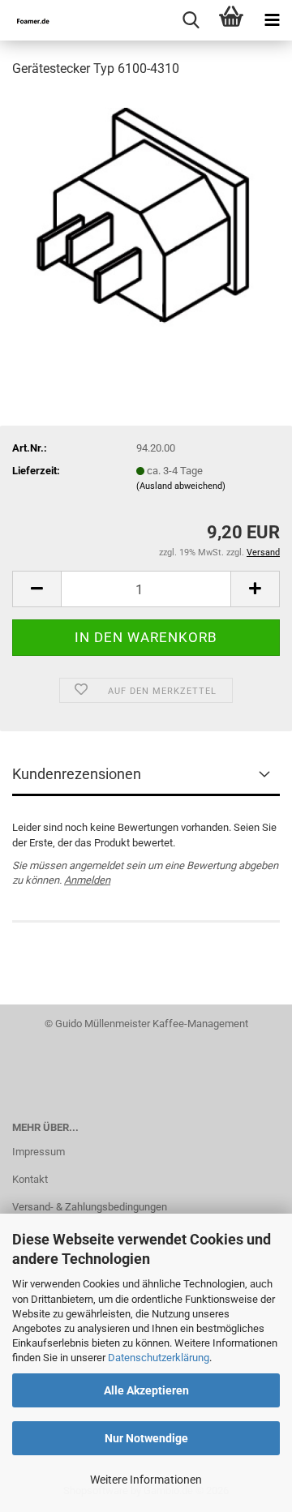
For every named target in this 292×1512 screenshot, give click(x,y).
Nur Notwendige (146, 1438)
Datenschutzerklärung (158, 1357)
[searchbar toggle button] (190, 20)
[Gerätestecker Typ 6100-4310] (146, 214)
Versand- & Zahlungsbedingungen (89, 1207)
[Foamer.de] (32, 20)
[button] (36, 589)
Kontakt (30, 1179)
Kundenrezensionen (76, 773)
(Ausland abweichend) (180, 486)
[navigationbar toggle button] (271, 20)
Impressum (38, 1152)
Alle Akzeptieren (146, 1390)
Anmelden (87, 880)
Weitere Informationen (146, 1479)
